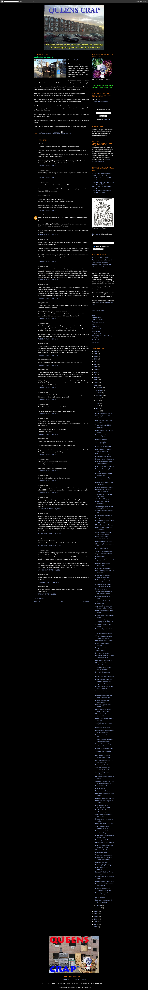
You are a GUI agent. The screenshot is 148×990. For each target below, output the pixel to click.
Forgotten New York (98, 322)
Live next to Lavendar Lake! (103, 568)
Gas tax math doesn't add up (103, 660)
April (97, 408)
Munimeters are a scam (102, 653)
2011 (95, 914)
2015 (95, 380)
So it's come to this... (101, 862)
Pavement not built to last (102, 791)
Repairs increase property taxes (104, 881)
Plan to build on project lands (103, 515)
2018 (95, 372)
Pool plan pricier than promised (104, 648)
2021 (95, 364)
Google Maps (99, 302)
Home (61, 601)
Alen (39, 215)
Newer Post (37, 601)
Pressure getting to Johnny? (103, 865)
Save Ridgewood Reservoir (100, 262)
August (98, 398)
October (98, 392)
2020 (95, 367)
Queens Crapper (46, 131)
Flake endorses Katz (101, 786)
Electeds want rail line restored (104, 487)
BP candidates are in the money (104, 525)
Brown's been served (101, 852)
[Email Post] (61, 131)
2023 (95, 359)
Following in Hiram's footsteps (104, 748)
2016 (95, 377)
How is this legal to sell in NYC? (104, 823)
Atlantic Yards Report (98, 310)
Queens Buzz (96, 331)
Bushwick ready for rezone (103, 456)
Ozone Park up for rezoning (103, 446)
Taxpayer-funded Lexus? (102, 601)
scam (70, 133)
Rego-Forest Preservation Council (102, 260)
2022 (95, 361)
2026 (95, 351)
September (99, 395)
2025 (95, 354)
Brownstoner (95, 313)
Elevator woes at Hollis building (104, 459)
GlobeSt (94, 324)
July (97, 400)
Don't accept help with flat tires (104, 765)
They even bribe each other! (103, 633)
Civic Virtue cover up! (101, 548)
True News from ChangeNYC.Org (101, 264)
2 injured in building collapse (103, 554)
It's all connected (100, 897)
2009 (95, 919)
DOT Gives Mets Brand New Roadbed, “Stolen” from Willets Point (101, 178)
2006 (95, 927)
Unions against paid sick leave (104, 855)
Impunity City (96, 326)
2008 (95, 921)
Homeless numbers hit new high (104, 798)
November (99, 390)
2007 (95, 924)
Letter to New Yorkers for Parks (104, 676)
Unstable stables (100, 556)
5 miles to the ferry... (101, 589)
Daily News (77, 60)
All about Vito (99, 427)
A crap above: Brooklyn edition (104, 684)
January (98, 908)
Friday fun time (99, 603)
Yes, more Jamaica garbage (103, 551)
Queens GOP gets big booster (104, 640)
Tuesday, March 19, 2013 (48, 165)
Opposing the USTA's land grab (104, 842)
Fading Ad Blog (96, 317)
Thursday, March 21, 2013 (48, 582)
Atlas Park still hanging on (103, 499)
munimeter (64, 133)
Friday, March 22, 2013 (47, 594)
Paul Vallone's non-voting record (104, 466)
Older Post (86, 601)
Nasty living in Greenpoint (102, 727)
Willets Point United (98, 267)
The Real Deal (96, 340)
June (97, 403)
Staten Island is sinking (102, 454)
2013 (95, 385)
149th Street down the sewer (103, 850)
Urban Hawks (96, 342)
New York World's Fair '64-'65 (100, 258)
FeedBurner (107, 119)
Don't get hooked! (100, 788)
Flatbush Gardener (97, 319)
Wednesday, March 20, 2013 (49, 509)
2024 (95, 356)
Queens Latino (96, 333)
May (97, 406)
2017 (95, 374)
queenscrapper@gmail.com (74, 979)
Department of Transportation (49, 133)
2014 (95, 382)
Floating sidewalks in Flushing (104, 541)
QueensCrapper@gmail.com (100, 101)
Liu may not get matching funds (104, 518)
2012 (95, 911)
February (98, 905)
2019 (95, 369)
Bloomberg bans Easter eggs (103, 413)
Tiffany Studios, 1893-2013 (103, 425)
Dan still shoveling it (101, 439)
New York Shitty (96, 329)
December (99, 387)
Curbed (94, 315)
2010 (95, 916)
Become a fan (96, 234)
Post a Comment (39, 598)
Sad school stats (100, 650)
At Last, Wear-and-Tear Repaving (101, 173)
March (98, 411)
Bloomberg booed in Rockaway (104, 840)
